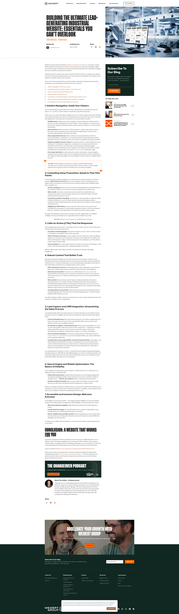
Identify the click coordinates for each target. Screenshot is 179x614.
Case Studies (85, 578)
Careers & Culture (104, 580)
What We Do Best (81, 3)
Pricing (47, 580)
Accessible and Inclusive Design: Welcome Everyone (63, 102)
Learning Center (113, 3)
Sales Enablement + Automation (68, 589)
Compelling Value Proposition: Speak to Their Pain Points (64, 89)
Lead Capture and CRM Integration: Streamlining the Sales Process (67, 97)
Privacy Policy (109, 605)
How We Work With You (51, 578)
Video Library (121, 578)
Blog (119, 583)
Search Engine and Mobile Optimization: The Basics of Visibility (66, 99)
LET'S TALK (129, 3)
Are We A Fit (69, 3)
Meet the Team (103, 578)
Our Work (92, 3)
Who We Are (102, 3)
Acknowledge (111, 608)
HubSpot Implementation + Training (70, 594)
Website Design (62, 39)
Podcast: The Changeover (124, 585)
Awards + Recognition (87, 580)
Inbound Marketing (51, 39)
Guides (120, 580)
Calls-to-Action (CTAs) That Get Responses (60, 92)
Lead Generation (67, 582)
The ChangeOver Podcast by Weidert (70, 454)
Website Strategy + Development (68, 585)
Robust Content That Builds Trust (57, 94)
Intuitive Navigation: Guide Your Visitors (59, 87)
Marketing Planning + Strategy (69, 579)
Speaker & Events (104, 583)
